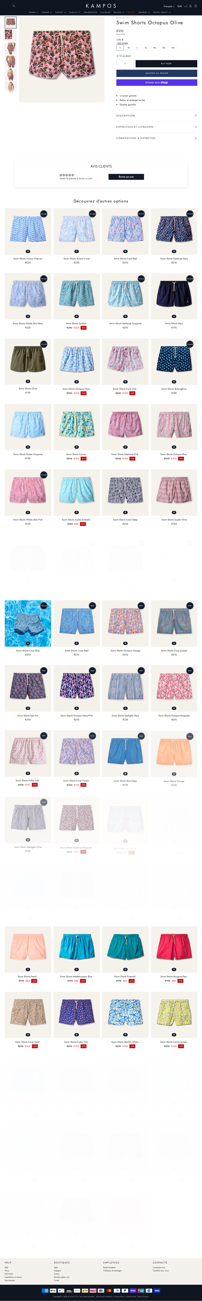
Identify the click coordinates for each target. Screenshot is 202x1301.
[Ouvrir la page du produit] (28, 231)
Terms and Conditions (104, 1296)
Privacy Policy (119, 1296)
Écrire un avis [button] (126, 176)
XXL (154, 47)
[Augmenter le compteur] (130, 63)
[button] (123, 43)
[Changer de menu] (8, 6)
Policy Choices (143, 1296)
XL (146, 47)
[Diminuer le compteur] (119, 63)
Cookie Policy (131, 1296)
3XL (163, 47)
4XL (173, 47)
